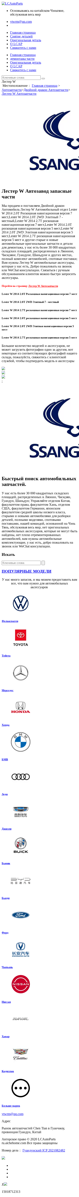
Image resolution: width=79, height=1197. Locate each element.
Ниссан (6, 1001)
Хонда (5, 724)
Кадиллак (8, 1071)
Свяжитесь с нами (23, 47)
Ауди (5, 794)
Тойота (6, 655)
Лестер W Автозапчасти (19, 93)
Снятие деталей (21, 36)
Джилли (6, 828)
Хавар (5, 1036)
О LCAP (16, 44)
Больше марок (11, 1105)
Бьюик (6, 863)
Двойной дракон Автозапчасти (46, 90)
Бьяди (5, 898)
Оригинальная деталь (25, 40)
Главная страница (23, 32)
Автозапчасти (12, 90)
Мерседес (7, 690)
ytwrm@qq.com (21, 21)
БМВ (5, 759)
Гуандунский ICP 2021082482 (44, 1150)
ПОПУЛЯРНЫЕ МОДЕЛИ (26, 571)
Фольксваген (10, 621)
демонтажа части (22, 58)
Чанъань (7, 967)
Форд (5, 932)
